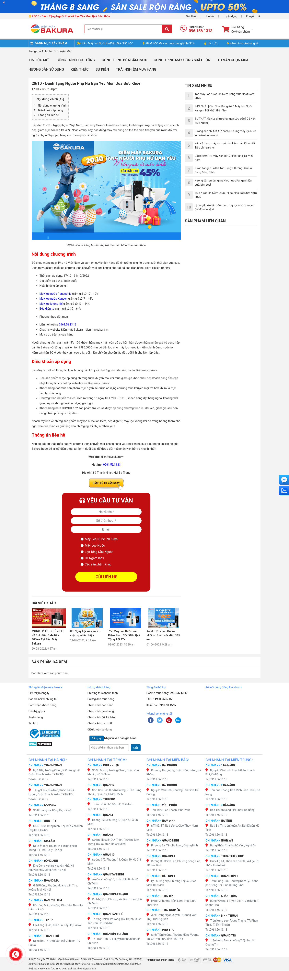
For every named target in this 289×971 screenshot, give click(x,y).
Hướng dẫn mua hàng (100, 699)
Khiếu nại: (161, 705)
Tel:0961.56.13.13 (38, 779)
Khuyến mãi (253, 16)
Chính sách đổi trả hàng (101, 717)
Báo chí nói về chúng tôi (244, 43)
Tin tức (210, 16)
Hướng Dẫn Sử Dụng (46, 69)
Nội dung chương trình (52, 105)
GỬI (135, 747)
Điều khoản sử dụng (99, 729)
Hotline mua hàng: (167, 693)
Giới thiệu (191, 16)
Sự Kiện (102, 69)
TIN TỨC (212, 43)
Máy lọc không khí (51, 303)
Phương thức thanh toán (102, 693)
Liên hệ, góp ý (37, 711)
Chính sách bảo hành (100, 705)
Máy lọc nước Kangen (53, 298)
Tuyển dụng (230, 16)
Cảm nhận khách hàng (42, 705)
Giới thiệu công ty (39, 693)
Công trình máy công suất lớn (182, 60)
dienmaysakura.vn (86, 968)
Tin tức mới (39, 60)
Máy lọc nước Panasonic (55, 293)
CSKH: (159, 699)
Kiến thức (80, 69)
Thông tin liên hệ (48, 115)
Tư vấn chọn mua (233, 60)
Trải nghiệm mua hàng (136, 69)
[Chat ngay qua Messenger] (284, 480)
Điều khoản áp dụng (50, 110)
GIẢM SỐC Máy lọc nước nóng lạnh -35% (170, 43)
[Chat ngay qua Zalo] (284, 490)
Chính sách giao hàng (100, 711)
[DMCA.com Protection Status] (56, 744)
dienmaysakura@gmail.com (115, 964)
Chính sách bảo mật (99, 723)
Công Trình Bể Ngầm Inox (124, 60)
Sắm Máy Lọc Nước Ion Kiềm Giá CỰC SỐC (107, 43)
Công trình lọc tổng (75, 60)
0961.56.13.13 (67, 324)
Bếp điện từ (47, 308)
